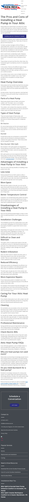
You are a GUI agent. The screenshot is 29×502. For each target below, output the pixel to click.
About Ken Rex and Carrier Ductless (9, 430)
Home (22, 1)
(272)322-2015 (4, 420)
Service (3, 451)
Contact (23, 13)
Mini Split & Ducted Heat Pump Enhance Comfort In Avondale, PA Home (13, 488)
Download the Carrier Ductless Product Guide (13, 468)
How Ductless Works (24, 6)
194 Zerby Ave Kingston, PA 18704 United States (12, 426)
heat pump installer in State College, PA (14, 382)
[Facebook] (2, 440)
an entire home (10, 159)
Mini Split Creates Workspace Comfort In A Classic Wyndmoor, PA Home (14, 495)
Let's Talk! (14, 405)
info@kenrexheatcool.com (7, 423)
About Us (23, 11)
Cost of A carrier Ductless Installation (11, 472)
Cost (22, 3)
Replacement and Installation (9, 454)
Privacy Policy (4, 433)
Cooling (3, 458)
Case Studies (23, 9)
